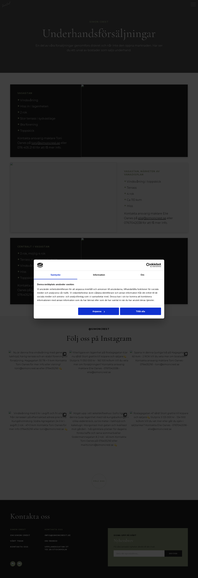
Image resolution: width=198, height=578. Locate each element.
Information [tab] (99, 275)
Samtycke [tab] (56, 275)
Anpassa (96, 311)
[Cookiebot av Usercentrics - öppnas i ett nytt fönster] (148, 265)
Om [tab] (142, 275)
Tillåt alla (140, 311)
